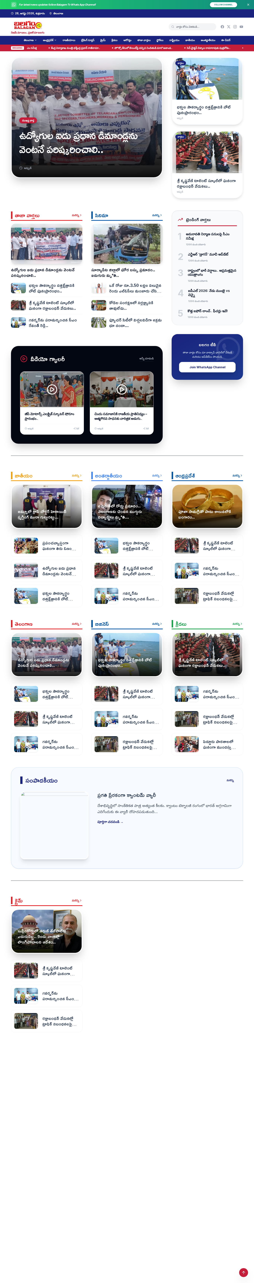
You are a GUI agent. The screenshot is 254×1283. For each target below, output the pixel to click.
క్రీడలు (115, 40)
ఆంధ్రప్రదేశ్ (48, 40)
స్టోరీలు (160, 40)
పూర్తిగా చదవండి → (110, 822)
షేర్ (77, 428)
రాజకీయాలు (69, 40)
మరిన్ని (75, 215)
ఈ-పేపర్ (225, 40)
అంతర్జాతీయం (208, 40)
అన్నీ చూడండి (146, 358)
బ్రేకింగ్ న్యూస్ (87, 40)
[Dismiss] (248, 4)
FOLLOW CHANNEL (223, 5)
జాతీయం (190, 40)
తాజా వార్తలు (144, 40)
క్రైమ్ (103, 40)
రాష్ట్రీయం (174, 40)
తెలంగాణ (29, 40)
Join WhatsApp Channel (207, 367)
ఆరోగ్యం (127, 40)
